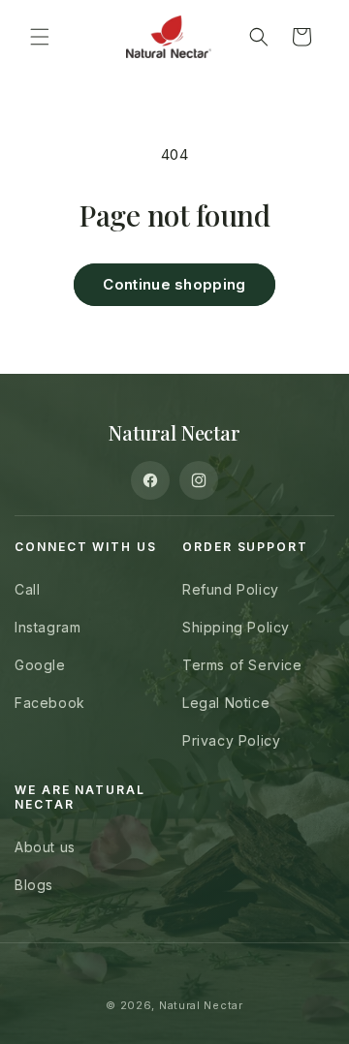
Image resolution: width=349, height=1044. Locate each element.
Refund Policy (230, 589)
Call (27, 589)
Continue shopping (174, 284)
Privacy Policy (231, 740)
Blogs (34, 884)
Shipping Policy (236, 627)
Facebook (50, 702)
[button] (39, 36)
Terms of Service (242, 665)
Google (40, 665)
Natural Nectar (201, 1005)
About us (45, 847)
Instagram (47, 627)
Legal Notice (226, 702)
